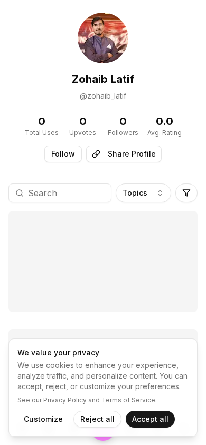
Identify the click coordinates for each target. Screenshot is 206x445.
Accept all (150, 418)
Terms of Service (128, 400)
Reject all (97, 418)
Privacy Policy (65, 400)
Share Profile (132, 153)
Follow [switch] (63, 153)
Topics (135, 192)
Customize (43, 418)
